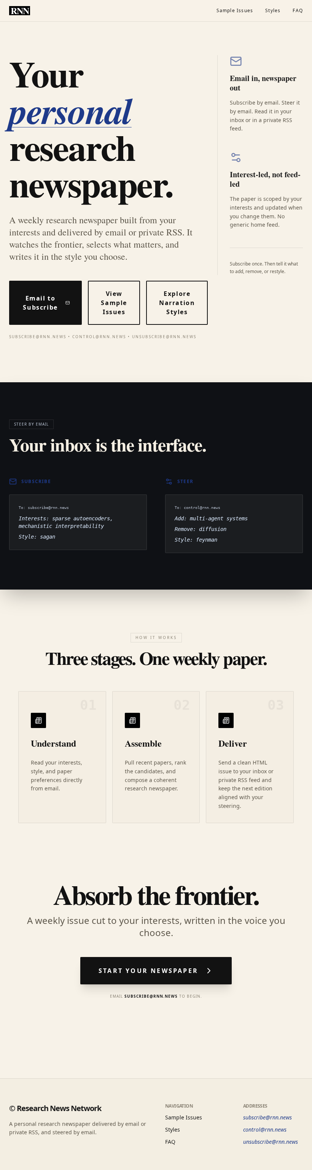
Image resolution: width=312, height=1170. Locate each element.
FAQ (298, 11)
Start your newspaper (148, 971)
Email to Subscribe (40, 303)
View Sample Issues (114, 302)
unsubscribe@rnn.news (270, 1141)
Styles (272, 11)
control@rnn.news (265, 1129)
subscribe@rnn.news (267, 1117)
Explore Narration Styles (177, 302)
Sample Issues (234, 11)
